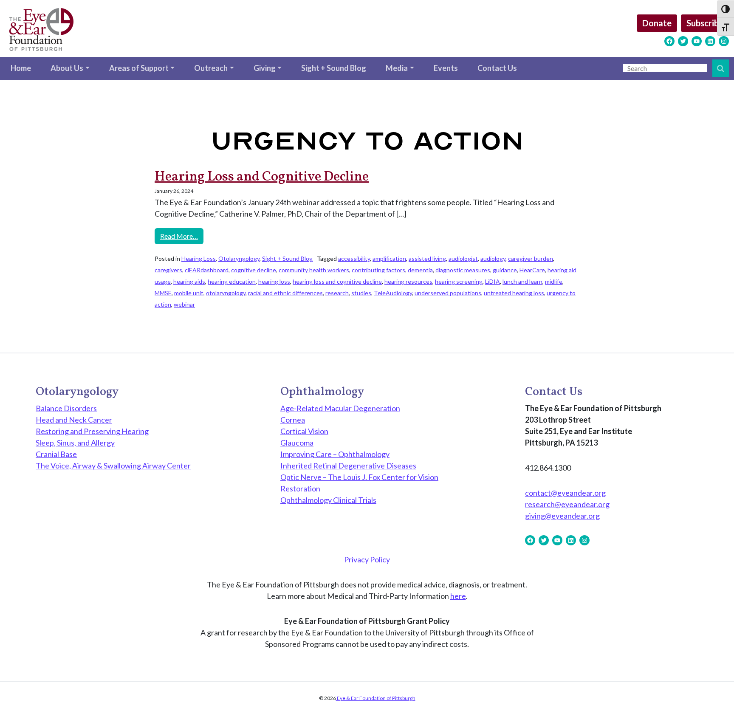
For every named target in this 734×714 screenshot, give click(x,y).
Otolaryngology (239, 258)
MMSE (163, 292)
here (458, 596)
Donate (657, 23)
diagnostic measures (462, 270)
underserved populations (448, 292)
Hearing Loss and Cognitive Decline (262, 177)
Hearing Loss (198, 258)
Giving (265, 68)
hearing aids (189, 281)
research (337, 292)
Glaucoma (296, 442)
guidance (505, 270)
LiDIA (492, 281)
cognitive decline (253, 270)
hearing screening (459, 281)
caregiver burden (530, 258)
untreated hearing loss (514, 292)
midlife (553, 281)
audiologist (463, 258)
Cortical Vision (304, 431)
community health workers (314, 270)
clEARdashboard (207, 270)
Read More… (181, 235)
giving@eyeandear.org (562, 515)
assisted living (427, 258)
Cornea (292, 419)
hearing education (232, 281)
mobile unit (188, 292)
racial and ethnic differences (285, 292)
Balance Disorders (66, 408)
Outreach (211, 68)
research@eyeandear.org (567, 504)
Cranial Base (56, 454)
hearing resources (408, 281)
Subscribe (704, 23)
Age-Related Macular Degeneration (340, 408)
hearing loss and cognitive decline (337, 281)
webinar (184, 304)
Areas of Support (139, 68)
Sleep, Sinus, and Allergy (75, 442)
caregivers (168, 270)
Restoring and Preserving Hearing (92, 431)
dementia (420, 270)
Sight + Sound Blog (333, 68)
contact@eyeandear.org (565, 492)
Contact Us (497, 68)
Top (713, 693)
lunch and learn (522, 281)
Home (21, 68)
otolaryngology (226, 292)
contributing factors (378, 270)
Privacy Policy (367, 559)
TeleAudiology (393, 292)
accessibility (354, 258)
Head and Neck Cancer (74, 419)
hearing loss (274, 281)
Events (446, 68)
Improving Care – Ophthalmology (335, 454)
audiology (492, 258)
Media (397, 68)
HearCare (532, 270)
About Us (67, 68)
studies (361, 292)
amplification (389, 258)
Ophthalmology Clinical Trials (328, 500)
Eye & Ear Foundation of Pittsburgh (375, 698)
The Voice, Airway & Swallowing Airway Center (113, 465)
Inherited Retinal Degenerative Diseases (348, 465)
